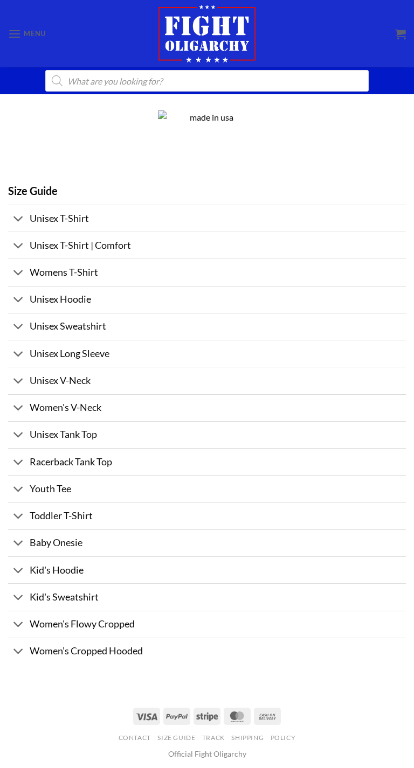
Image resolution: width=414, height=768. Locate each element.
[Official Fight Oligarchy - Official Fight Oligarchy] (207, 33)
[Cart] (400, 34)
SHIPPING (247, 738)
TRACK (213, 738)
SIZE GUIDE (176, 738)
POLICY (283, 738)
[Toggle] (18, 219)
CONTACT (135, 738)
